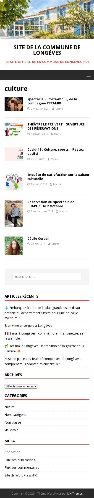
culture (10, 407)
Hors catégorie (15, 414)
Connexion (12, 452)
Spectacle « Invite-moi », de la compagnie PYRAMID (52, 101)
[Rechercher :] (47, 277)
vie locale (11, 430)
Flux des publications (20, 460)
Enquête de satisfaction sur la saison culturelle (58, 176)
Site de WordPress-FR (21, 475)
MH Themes (75, 493)
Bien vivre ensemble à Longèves (28, 325)
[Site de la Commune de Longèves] (47, 36)
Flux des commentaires (22, 467)
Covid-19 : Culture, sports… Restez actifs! (55, 151)
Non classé (13, 422)
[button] (88, 74)
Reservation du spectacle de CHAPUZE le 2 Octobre (50, 204)
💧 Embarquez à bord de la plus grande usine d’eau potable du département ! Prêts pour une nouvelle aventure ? (42, 312)
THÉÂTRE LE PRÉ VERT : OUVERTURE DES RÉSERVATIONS (56, 126)
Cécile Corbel (38, 238)
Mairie (59, 108)
